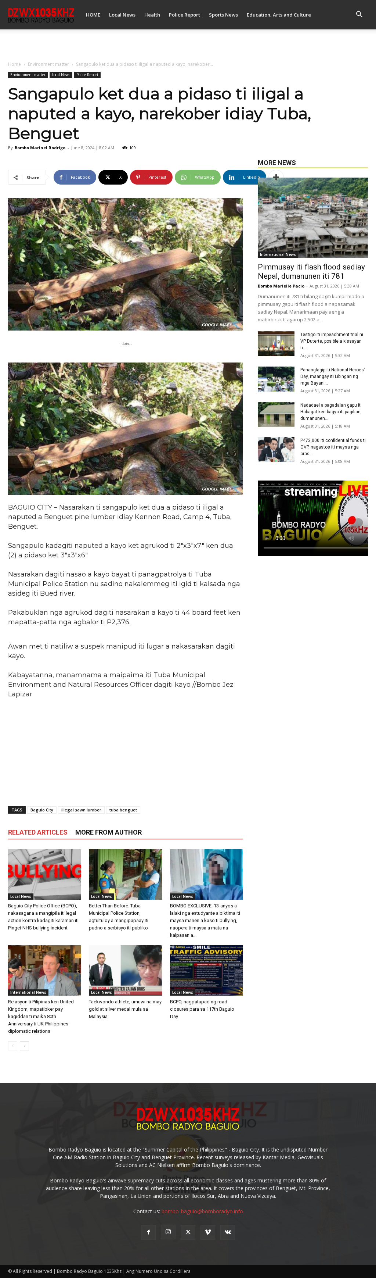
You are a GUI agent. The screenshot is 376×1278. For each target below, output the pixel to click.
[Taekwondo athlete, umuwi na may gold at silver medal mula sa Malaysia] (125, 970)
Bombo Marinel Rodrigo (40, 147)
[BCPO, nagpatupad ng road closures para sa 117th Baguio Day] (206, 970)
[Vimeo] (207, 1232)
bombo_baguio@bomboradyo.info (202, 1211)
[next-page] (24, 1045)
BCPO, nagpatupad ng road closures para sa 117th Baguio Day (202, 1009)
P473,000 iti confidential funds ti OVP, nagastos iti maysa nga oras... (333, 447)
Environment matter (48, 64)
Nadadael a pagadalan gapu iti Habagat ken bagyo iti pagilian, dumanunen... (331, 412)
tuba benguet (123, 810)
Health (152, 14)
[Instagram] (168, 1232)
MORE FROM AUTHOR (108, 832)
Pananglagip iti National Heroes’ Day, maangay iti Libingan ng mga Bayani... (332, 376)
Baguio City (41, 810)
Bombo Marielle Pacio (281, 286)
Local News (122, 14)
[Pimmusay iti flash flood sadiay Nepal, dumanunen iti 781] (313, 218)
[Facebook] (148, 1232)
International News (28, 992)
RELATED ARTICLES (38, 832)
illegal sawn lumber (81, 810)
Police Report (184, 14)
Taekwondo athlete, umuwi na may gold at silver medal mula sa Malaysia (125, 1009)
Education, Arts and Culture (279, 14)
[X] (188, 1232)
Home (14, 64)
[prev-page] (12, 1045)
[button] (359, 15)
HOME (93, 14)
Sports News (223, 14)
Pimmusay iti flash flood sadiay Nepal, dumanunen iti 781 (311, 272)
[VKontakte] (227, 1232)
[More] (276, 177)
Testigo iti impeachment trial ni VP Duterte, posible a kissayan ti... (331, 341)
